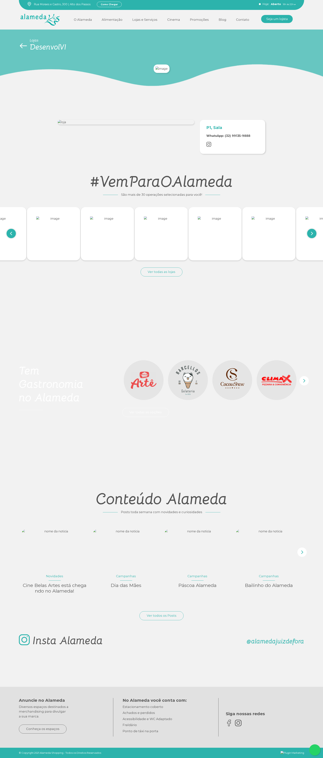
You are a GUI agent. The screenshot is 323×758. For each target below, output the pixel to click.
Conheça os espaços (42, 729)
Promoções (199, 19)
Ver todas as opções (145, 412)
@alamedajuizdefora (275, 641)
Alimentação (112, 19)
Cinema (173, 19)
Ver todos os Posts (161, 615)
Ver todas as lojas (161, 272)
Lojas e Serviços (144, 19)
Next (311, 233)
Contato (242, 19)
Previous (11, 233)
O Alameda (83, 19)
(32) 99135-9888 (237, 136)
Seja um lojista (277, 19)
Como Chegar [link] (109, 4)
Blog (222, 19)
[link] (40, 19)
